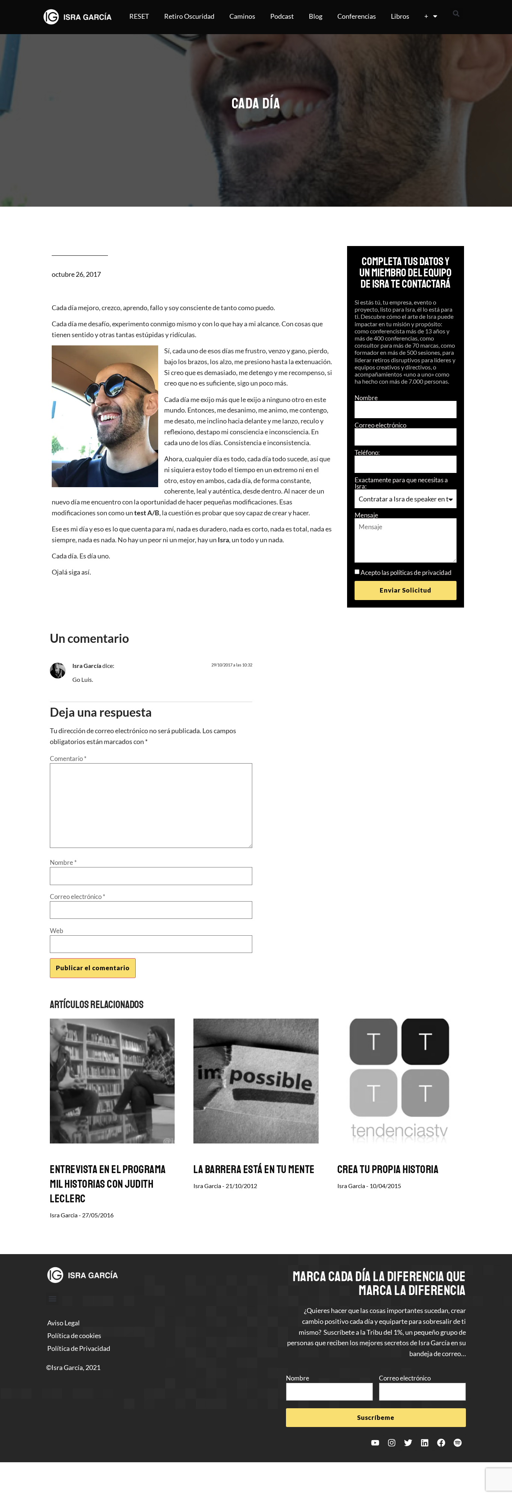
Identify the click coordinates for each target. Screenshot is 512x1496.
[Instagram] (391, 1442)
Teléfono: (367, 452)
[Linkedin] (424, 1442)
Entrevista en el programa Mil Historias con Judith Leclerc (108, 1184)
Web (56, 930)
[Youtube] (375, 1442)
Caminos (242, 16)
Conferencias (356, 16)
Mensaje (366, 515)
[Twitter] (408, 1442)
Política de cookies (74, 1335)
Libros (400, 16)
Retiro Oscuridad (189, 16)
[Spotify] (457, 1442)
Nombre (366, 398)
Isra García (86, 665)
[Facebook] (441, 1442)
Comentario (68, 758)
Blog (315, 16)
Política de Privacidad (78, 1348)
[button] (456, 14)
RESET (139, 16)
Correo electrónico (380, 425)
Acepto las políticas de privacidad (406, 572)
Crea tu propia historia (388, 1169)
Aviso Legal (63, 1323)
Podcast (282, 16)
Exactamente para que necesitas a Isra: (401, 483)
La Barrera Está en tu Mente (254, 1169)
